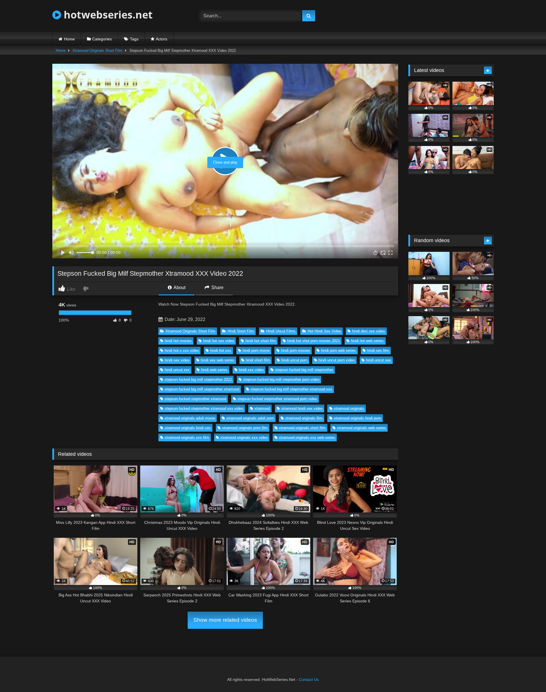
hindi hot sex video (218, 341)
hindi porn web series (338, 350)
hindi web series (214, 370)
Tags (134, 39)
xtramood (262, 408)
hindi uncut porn (294, 360)
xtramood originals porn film (245, 428)
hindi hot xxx (220, 350)
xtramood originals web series (361, 428)
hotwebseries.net (107, 15)
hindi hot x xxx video (182, 350)
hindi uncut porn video (336, 360)
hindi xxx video (251, 370)
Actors (161, 39)
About (179, 287)
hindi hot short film (260, 341)
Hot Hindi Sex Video (324, 331)
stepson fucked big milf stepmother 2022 (198, 379)
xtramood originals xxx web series (307, 437)
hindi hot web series (367, 341)
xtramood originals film (303, 418)
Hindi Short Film (241, 331)
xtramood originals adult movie (190, 418)
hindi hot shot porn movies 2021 (313, 341)
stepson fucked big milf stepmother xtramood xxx (291, 389)
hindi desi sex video (368, 331)
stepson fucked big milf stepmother (304, 370)
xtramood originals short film (302, 428)
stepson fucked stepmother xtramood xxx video (204, 408)
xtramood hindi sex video (301, 408)
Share (217, 287)
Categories (102, 39)
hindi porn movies (295, 350)
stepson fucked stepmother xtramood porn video (277, 399)
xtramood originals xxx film (187, 437)
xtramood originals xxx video (244, 437)
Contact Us (309, 679)
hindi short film (258, 360)
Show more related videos (225, 620)
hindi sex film (378, 350)
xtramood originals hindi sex (188, 428)
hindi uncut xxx (177, 370)
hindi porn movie (256, 350)
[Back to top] (528, 675)
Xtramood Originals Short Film (97, 50)
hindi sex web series (217, 360)
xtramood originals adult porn (250, 418)
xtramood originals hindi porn (357, 418)
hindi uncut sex (378, 360)
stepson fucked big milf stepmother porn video (281, 379)
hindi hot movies (178, 341)
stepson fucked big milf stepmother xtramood (202, 389)
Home (69, 39)
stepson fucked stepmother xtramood (195, 399)
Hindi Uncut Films (280, 331)
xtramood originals (349, 408)
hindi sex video (177, 360)
